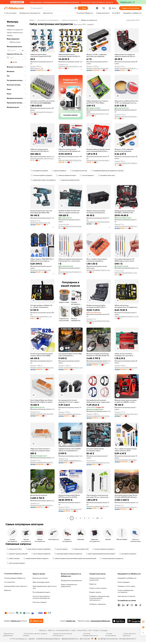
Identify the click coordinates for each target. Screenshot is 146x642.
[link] (143, 622)
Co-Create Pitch (9, 582)
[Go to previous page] (67, 518)
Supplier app (70, 621)
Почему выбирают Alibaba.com (14, 578)
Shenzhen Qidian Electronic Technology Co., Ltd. (98, 416)
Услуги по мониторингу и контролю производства (41, 597)
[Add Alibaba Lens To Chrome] (36, 621)
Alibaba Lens (15, 621)
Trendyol (96, 630)
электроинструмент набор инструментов (69, 554)
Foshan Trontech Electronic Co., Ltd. (70, 367)
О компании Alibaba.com (13, 573)
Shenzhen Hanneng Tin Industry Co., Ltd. (70, 272)
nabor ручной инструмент (17, 563)
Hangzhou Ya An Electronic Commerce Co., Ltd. (127, 367)
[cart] (104, 8)
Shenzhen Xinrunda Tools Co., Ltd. (126, 273)
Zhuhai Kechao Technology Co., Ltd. (70, 66)
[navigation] (16, 269)
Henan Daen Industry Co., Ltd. (40, 222)
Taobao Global (81, 630)
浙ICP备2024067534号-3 (127, 639)
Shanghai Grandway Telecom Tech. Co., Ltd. (42, 158)
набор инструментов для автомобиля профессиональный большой (75, 558)
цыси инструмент (62, 549)
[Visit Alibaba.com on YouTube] (136, 605)
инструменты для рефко (40, 170)
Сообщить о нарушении (97, 604)
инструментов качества (79, 170)
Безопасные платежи (40, 578)
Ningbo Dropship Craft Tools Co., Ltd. (127, 68)
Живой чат (93, 584)
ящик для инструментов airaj (70, 180)
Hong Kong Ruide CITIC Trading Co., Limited (127, 163)
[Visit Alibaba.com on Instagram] (132, 605)
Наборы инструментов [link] (89, 20)
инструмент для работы (128, 554)
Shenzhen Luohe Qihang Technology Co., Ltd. (98, 321)
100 (97, 518)
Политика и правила (39, 602)
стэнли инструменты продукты (42, 175)
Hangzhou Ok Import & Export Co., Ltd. (127, 226)
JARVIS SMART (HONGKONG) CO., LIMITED (70, 460)
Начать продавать (124, 582)
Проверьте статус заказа (126, 586)
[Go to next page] (102, 518)
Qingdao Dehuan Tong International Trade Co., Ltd (98, 160)
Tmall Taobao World (62, 630)
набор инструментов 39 (81, 549)
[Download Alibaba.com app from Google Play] (134, 621)
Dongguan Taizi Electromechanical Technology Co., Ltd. (70, 226)
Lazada (73, 630)
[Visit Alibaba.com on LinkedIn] (123, 605)
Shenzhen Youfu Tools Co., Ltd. (40, 270)
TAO (89, 630)
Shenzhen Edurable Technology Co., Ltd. (42, 112)
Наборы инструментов (70, 20)
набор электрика (14, 558)
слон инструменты (88, 175)
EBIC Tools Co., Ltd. (36, 68)
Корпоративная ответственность (15, 586)
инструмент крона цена (107, 175)
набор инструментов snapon (67, 175)
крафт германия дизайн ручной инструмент (101, 554)
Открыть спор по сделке (97, 588)
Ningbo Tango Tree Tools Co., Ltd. (97, 114)
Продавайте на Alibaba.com (127, 578)
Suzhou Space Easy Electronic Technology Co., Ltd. (98, 462)
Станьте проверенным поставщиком (125, 591)
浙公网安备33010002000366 (108, 639)
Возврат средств (95, 592)
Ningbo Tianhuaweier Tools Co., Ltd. (98, 270)
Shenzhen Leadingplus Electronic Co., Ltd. (70, 414)
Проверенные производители (71, 580)
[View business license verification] (92, 639)
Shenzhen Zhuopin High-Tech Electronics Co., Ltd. (42, 414)
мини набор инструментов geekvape (39, 549)
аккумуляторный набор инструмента (37, 558)
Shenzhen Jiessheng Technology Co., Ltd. (127, 116)
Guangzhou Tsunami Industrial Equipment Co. (98, 222)
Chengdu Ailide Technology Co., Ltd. (127, 316)
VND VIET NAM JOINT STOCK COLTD (70, 160)
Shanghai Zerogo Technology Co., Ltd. (98, 363)
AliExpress (42, 630)
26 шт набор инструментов (42, 554)
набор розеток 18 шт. (15, 549)
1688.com (51, 630)
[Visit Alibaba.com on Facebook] (119, 605)
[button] (75, 8)
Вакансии (7, 590)
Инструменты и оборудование (48, 20)
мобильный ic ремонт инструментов (44, 180)
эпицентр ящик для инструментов (112, 558)
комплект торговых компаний (18, 554)
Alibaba (31, 20)
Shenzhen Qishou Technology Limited (42, 367)
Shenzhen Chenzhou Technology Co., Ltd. (98, 68)
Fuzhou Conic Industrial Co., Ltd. (41, 316)
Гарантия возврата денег (41, 582)
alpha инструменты (60, 170)
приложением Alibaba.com (100, 621)
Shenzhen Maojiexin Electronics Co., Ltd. (42, 462)
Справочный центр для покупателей (97, 579)
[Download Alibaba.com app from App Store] (118, 621)
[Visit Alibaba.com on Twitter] (127, 605)
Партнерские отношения (126, 596)
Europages (104, 630)
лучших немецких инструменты (104, 549)
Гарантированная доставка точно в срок (44, 587)
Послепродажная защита (41, 592)
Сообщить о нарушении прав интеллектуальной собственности (99, 598)
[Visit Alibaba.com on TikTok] (140, 605)
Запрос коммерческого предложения (69, 585)
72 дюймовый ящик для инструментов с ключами (108, 170)
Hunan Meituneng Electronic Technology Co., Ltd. (127, 414)
